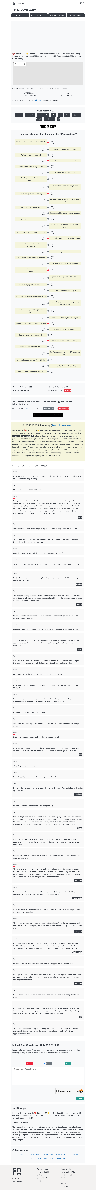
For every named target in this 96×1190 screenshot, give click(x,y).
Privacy (64, 1180)
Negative (30, 1064)
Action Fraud (42, 1168)
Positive (68, 1064)
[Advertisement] (48, 37)
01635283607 (48, 1154)
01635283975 (36, 1158)
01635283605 (24, 1154)
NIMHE (21, 3)
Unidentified (66, 1174)
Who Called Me (68, 1171)
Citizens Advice (43, 1177)
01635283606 (36, 1154)
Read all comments (62, 425)
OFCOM (40, 1174)
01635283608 (60, 1154)
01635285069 (48, 1158)
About (64, 1183)
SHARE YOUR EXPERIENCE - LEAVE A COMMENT (48, 415)
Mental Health (43, 1171)
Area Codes (66, 1168)
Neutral (48, 1064)
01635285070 (60, 1158)
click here (37, 100)
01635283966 (72, 1154)
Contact (65, 1186)
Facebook (41, 1180)
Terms (64, 1177)
